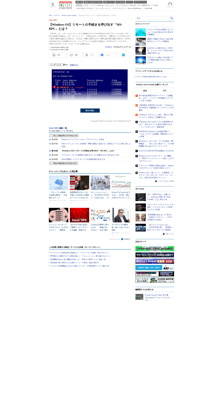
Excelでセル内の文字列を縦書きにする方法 (156, 151)
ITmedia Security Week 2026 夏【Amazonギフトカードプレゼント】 (158, 297)
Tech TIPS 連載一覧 (58, 128)
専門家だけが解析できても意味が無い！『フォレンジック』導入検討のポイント (80, 256)
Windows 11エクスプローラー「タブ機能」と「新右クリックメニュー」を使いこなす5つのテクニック (156, 158)
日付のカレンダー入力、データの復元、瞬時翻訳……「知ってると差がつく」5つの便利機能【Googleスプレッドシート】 (156, 143)
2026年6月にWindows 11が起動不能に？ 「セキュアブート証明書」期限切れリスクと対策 (156, 133)
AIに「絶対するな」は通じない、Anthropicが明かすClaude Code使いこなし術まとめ (159, 196)
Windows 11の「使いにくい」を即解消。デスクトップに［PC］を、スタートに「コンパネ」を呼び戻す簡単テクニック (156, 175)
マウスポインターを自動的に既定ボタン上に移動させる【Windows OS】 (90, 155)
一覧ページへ (169, 234)
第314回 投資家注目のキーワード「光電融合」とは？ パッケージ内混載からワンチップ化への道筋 (156, 98)
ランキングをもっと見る (165, 181)
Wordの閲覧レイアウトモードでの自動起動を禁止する (83, 159)
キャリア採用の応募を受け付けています (152, 77)
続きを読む (90, 110)
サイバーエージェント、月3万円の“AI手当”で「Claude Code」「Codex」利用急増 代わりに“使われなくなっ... (100, 197)
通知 (76, 55)
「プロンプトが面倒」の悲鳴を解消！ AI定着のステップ (58, 195)
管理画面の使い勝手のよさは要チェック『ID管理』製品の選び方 (74, 263)
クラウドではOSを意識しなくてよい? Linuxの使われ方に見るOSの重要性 (160, 32)
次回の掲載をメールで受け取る (62, 131)
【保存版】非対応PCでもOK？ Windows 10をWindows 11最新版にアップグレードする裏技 (156, 107)
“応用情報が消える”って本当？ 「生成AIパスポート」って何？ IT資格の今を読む (160, 217)
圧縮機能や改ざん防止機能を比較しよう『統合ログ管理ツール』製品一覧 (78, 259)
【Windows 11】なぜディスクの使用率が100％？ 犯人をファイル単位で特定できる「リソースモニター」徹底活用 (156, 124)
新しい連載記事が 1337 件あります (66, 136)
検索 (172, 18)
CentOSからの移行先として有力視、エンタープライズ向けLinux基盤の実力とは (160, 50)
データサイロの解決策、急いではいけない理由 (121, 227)
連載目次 (74, 65)
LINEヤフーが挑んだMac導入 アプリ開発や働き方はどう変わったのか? (160, 59)
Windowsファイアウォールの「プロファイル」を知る (82, 139)
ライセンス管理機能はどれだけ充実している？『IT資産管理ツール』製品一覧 (79, 266)
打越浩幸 (109, 47)
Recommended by (115, 239)
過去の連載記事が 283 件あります (65, 163)
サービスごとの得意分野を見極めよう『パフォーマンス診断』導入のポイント (79, 253)
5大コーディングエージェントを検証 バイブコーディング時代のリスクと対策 (160, 207)
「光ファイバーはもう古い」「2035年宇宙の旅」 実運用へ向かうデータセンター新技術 (160, 227)
